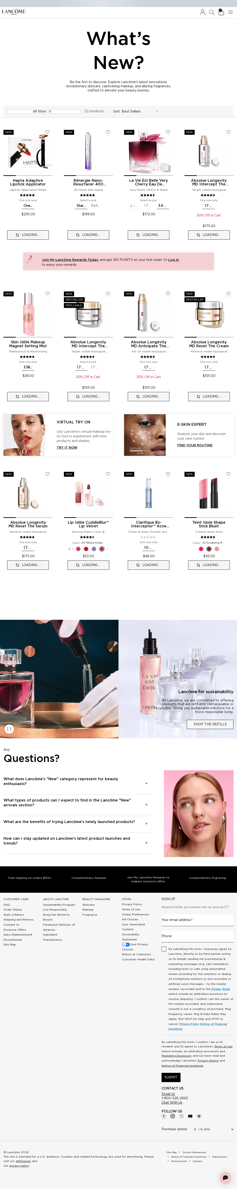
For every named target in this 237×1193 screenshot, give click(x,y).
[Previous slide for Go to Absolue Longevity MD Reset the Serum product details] (6, 493)
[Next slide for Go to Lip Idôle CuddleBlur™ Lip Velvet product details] (110, 493)
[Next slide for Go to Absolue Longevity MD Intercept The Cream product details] (110, 313)
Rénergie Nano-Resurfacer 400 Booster (88, 183)
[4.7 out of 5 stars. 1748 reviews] (209, 356)
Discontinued (12, 939)
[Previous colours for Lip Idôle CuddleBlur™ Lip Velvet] (69, 549)
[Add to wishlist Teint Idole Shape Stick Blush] (228, 474)
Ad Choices (130, 919)
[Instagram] (172, 1116)
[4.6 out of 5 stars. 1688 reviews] (88, 356)
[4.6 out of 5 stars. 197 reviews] (209, 195)
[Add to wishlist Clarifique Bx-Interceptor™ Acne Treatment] (168, 474)
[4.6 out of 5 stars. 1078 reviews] (148, 195)
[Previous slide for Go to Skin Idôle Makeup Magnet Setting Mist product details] (6, 313)
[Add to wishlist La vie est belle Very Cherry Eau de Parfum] (168, 132)
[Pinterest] (199, 1116)
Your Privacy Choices (135, 947)
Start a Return (13, 914)
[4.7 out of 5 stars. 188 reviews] (148, 356)
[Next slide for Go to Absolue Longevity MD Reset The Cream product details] (231, 313)
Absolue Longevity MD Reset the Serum (28, 524)
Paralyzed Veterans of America (59, 927)
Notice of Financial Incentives (182, 1065)
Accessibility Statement (130, 937)
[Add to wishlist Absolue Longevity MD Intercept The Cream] (108, 293)
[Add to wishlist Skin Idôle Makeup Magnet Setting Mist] (47, 293)
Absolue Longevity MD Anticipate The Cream (149, 344)
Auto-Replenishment (17, 934)
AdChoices (23, 1161)
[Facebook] (164, 1116)
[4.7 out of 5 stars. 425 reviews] (28, 356)
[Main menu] (231, 12)
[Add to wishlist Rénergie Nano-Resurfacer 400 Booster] (108, 132)
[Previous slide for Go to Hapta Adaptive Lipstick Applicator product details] (6, 151)
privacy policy (19, 1165)
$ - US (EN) (202, 1129)
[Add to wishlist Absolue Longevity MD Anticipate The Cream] (168, 293)
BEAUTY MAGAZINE (96, 899)
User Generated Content (133, 927)
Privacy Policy (132, 904)
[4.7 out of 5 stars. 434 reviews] (209, 537)
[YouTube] (190, 1116)
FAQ (6, 904)
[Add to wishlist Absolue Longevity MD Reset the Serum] (47, 474)
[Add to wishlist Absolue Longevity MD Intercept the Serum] (228, 132)
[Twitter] (181, 1116)
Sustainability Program (59, 904)
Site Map (9, 944)
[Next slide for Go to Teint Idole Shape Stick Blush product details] (231, 493)
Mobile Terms (221, 989)
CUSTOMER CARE (16, 899)
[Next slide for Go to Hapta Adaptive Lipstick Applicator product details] (50, 151)
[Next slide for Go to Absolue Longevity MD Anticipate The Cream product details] (170, 313)
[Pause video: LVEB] (9, 729)
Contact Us (11, 924)
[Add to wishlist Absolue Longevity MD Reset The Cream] (228, 293)
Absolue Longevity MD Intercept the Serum (209, 183)
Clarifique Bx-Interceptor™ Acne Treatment (148, 525)
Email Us (168, 1094)
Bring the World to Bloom (56, 917)
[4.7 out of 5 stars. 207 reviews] (28, 537)
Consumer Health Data (138, 959)
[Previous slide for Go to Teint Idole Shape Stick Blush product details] (187, 493)
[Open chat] (225, 1178)
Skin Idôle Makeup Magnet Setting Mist (28, 344)
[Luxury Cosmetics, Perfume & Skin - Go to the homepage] (13, 12)
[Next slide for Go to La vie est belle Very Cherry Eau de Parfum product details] (170, 151)
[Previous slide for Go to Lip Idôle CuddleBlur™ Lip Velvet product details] (66, 493)
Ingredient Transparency (52, 937)
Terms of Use (131, 909)
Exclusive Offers (14, 929)
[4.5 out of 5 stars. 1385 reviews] (88, 537)
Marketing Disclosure (176, 1055)
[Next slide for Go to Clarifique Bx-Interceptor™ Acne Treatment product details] (170, 493)
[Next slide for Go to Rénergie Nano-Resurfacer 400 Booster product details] (110, 151)
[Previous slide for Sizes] (131, 206)
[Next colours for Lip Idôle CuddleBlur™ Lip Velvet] (107, 549)
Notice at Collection (136, 954)
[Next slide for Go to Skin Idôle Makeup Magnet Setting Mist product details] (50, 313)
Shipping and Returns (18, 919)
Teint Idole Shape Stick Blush (208, 524)
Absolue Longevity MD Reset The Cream (209, 344)
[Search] (212, 12)
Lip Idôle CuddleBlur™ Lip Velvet (88, 524)
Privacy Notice (208, 1060)
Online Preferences (135, 914)
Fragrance (89, 914)
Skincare (88, 904)
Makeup (88, 909)
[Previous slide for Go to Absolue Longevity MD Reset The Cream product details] (187, 313)
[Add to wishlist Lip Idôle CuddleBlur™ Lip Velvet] (108, 474)
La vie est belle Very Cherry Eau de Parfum (148, 183)
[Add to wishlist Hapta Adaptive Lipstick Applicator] (47, 132)
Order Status (12, 909)
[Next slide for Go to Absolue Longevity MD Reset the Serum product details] (50, 493)
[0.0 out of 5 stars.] (148, 537)
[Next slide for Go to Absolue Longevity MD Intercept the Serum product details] (231, 151)
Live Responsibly (55, 909)
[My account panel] (203, 12)
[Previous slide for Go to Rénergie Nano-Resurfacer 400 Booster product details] (66, 151)
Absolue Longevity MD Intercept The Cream (88, 344)
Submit (171, 1077)
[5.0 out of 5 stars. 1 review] (28, 195)
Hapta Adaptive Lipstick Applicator (28, 182)
